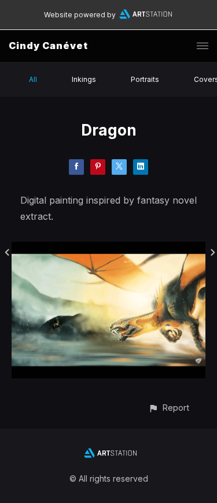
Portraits (145, 79)
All (33, 79)
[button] (169, 407)
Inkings (84, 79)
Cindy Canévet (48, 45)
